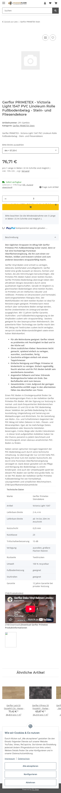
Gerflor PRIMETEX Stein (24, 125)
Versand (25, 171)
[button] (45, 3)
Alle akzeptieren (30, 766)
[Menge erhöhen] (56, 204)
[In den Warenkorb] (4, 30)
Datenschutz (24, 758)
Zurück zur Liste (11, 21)
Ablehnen (30, 782)
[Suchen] (55, 11)
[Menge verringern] (5, 199)
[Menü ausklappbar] (3, 2)
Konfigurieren (30, 774)
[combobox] (30, 150)
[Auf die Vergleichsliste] (45, 37)
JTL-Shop (35, 789)
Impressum (10, 758)
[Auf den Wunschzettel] (53, 37)
